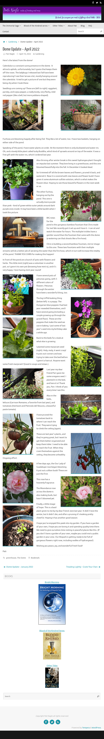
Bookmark (35, 558)
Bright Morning (52, 582)
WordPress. (96, 728)
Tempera (86, 728)
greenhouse (11, 558)
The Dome (21, 558)
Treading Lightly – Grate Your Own (82, 567)
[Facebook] (93, 2)
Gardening (12, 42)
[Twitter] (97, 2)
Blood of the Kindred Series (52, 631)
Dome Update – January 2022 (19, 567)
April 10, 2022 (25, 54)
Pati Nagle (10, 54)
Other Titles (52, 665)
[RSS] (101, 2)
